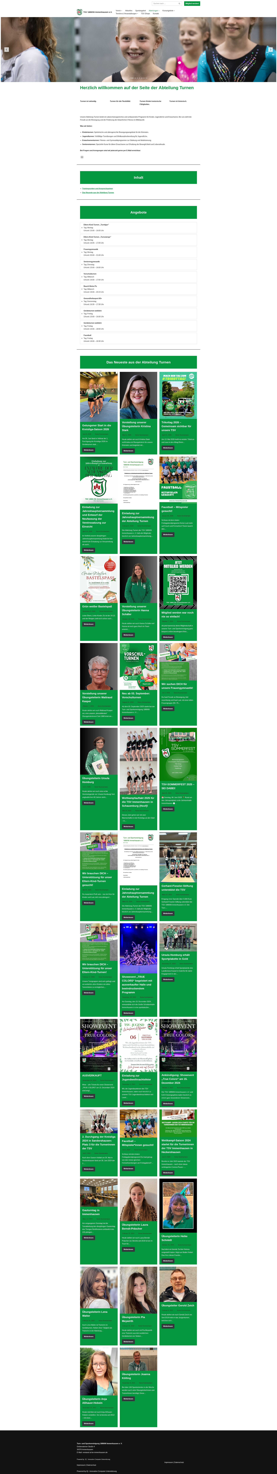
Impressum (81, 1465)
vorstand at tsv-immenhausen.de (95, 1452)
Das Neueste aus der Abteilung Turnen (98, 193)
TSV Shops (145, 14)
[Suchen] (179, 3)
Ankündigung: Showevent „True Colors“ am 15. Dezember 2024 (178, 1079)
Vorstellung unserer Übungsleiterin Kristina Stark (136, 426)
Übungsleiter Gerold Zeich (178, 1305)
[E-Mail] (82, 157)
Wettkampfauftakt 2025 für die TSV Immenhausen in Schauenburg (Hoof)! (138, 802)
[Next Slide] (270, 49)
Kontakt (156, 14)
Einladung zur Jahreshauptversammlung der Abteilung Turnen (138, 517)
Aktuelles (128, 11)
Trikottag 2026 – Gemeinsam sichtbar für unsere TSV (176, 426)
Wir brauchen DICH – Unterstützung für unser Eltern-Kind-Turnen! (97, 968)
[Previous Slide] (6, 49)
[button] (121, 10)
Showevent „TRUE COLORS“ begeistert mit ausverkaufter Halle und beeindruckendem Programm (137, 984)
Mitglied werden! (192, 3)
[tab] (138, 227)
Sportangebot (140, 11)
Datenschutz (91, 1465)
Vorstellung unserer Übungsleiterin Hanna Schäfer (135, 610)
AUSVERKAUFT (92, 1075)
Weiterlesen (88, 450)
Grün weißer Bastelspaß (97, 606)
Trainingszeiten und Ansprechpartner (97, 188)
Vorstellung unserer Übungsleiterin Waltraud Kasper (97, 697)
